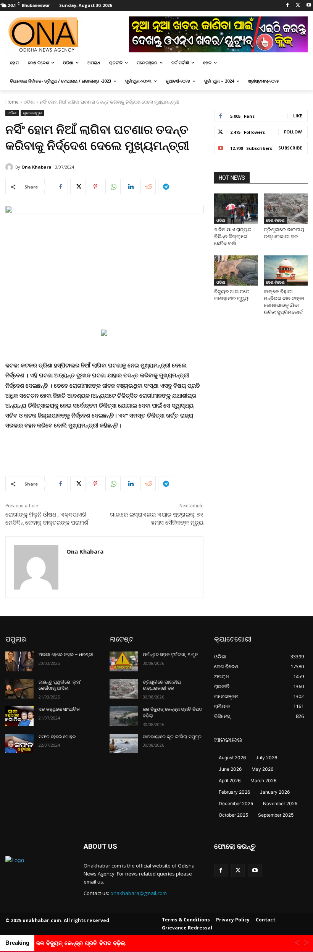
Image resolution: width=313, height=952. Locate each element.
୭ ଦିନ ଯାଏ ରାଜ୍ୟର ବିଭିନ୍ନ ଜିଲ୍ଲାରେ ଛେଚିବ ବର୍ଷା (233, 236)
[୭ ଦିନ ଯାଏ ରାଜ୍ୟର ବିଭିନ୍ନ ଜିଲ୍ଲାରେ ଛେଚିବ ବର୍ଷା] (236, 208)
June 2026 (230, 769)
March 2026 (263, 780)
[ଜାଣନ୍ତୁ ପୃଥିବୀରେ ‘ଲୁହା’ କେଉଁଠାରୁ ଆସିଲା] (19, 689)
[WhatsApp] (113, 186)
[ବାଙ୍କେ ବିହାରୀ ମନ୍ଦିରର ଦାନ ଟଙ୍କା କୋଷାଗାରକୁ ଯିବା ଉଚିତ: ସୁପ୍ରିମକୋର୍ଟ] (286, 270)
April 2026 (229, 780)
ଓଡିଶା (29, 102)
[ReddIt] (148, 186)
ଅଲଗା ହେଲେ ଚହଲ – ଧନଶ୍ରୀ (66, 654)
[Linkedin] (130, 186)
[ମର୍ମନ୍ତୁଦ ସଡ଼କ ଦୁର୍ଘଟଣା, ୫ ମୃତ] (124, 661)
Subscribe (290, 148)
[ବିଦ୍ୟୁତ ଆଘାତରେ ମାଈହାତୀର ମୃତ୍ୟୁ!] (236, 270)
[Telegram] (165, 186)
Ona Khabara (36, 167)
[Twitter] (298, 5)
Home (12, 102)
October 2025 (233, 815)
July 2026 (266, 757)
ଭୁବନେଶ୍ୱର (32, 112)
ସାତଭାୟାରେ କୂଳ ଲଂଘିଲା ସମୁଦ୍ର (172, 736)
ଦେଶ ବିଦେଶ (275, 220)
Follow (293, 132)
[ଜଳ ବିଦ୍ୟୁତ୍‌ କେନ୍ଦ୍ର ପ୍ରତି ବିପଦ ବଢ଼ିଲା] (124, 716)
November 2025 (280, 803)
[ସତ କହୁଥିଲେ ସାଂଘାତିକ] (19, 716)
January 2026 (275, 792)
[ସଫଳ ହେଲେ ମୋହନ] (19, 744)
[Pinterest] (95, 186)
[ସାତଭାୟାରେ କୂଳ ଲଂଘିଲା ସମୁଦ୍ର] (124, 744)
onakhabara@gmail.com (138, 893)
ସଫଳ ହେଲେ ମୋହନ (57, 736)
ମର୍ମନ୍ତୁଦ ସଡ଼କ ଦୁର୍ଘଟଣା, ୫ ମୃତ (170, 654)
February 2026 (234, 792)
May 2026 (262, 769)
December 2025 (236, 803)
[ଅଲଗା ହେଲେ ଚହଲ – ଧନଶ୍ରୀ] (19, 661)
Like (297, 116)
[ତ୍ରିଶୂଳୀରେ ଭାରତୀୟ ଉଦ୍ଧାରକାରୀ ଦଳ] (286, 208)
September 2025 (276, 815)
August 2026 (232, 757)
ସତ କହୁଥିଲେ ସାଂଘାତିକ (59, 709)
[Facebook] (287, 5)
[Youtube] (308, 5)
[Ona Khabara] (10, 167)
